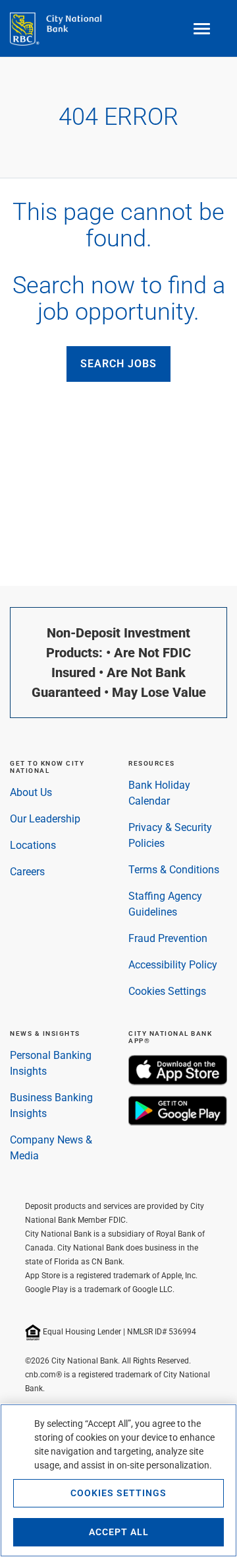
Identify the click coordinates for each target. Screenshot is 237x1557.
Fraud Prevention (167, 938)
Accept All (119, 1532)
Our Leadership (45, 819)
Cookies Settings (167, 991)
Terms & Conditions (173, 869)
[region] (118, 1480)
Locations (33, 845)
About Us (31, 792)
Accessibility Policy (172, 965)
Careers (27, 871)
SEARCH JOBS (118, 363)
